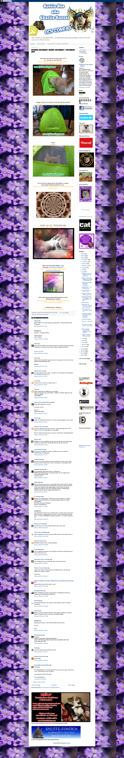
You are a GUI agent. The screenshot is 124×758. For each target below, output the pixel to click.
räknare (81, 94)
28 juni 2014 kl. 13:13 (40, 376)
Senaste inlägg (36, 685)
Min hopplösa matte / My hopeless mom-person (87, 330)
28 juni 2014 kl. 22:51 (40, 563)
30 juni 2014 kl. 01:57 (41, 660)
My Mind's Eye (38, 635)
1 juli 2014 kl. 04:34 (40, 679)
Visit (85, 216)
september (85, 265)
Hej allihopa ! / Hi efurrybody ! (86, 287)
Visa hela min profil (84, 87)
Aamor (36, 358)
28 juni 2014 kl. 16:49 (40, 434)
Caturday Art (45, 314)
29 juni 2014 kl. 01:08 (41, 596)
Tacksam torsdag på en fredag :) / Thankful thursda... (87, 315)
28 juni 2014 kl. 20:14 (41, 519)
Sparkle (36, 320)
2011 (82, 353)
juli (83, 269)
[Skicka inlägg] (61, 312)
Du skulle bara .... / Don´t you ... (87, 291)
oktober (84, 263)
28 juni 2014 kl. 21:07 (41, 554)
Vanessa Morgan (39, 541)
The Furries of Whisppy (40, 532)
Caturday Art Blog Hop (56, 267)
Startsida (54, 685)
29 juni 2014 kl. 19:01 (40, 651)
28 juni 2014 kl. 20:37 (41, 527)
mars (83, 342)
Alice (35, 389)
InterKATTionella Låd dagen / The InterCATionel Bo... (87, 298)
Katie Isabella (38, 549)
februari (84, 344)
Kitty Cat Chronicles (40, 426)
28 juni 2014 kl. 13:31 (40, 384)
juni (83, 271)
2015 (82, 255)
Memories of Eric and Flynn (42, 559)
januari (84, 346)
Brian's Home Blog (39, 523)
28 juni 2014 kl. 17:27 (40, 454)
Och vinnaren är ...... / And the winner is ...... (87, 310)
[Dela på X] (65, 312)
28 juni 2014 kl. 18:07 (41, 464)
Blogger (68, 743)
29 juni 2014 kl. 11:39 (40, 630)
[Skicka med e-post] (63, 312)
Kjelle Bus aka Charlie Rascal (86, 65)
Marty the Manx (38, 590)
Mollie (36, 343)
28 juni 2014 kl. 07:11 (40, 326)
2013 (82, 349)
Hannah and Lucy (39, 371)
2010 (83, 355)
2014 (82, 258)
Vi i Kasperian (38, 496)
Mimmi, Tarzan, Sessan (40, 568)
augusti (84, 267)
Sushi (35, 648)
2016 (82, 253)
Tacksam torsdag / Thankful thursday (87, 284)
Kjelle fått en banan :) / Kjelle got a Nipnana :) (87, 306)
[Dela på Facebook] (66, 312)
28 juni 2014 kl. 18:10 (40, 477)
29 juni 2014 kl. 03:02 (41, 606)
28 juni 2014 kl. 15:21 (40, 413)
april (83, 340)
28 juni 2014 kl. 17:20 (41, 444)
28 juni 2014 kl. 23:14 (40, 576)
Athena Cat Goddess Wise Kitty (43, 402)
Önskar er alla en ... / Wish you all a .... (87, 294)
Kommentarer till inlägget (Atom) (50, 687)
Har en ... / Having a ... (87, 322)
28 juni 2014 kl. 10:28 (41, 339)
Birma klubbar (41, 43)
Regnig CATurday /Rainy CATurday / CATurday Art (87, 279)
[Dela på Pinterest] (68, 312)
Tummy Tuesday (86, 319)
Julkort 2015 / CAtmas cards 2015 (57, 43)
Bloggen (32, 43)
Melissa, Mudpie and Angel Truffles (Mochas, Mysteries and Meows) (54, 580)
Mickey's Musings (39, 469)
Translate (84, 53)
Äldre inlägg (71, 685)
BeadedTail (37, 600)
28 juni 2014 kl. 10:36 (41, 353)
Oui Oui (36, 418)
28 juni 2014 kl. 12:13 (40, 366)
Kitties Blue (37, 482)
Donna (36, 380)
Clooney (36, 610)
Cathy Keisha (38, 459)
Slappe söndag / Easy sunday (86, 335)
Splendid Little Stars (40, 656)
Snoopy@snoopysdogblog (41, 665)
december (85, 259)
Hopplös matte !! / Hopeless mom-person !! (87, 275)
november (85, 261)
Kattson (36, 439)
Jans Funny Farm (39, 449)
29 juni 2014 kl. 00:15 (41, 586)
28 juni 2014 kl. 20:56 (41, 544)
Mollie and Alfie (38, 351)
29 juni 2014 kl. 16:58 (40, 643)
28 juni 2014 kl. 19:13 (40, 492)
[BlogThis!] (64, 312)
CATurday (39, 314)
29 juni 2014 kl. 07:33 (41, 616)
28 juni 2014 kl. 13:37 (40, 397)
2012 (82, 351)
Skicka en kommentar (39, 682)
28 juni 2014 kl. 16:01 (40, 422)
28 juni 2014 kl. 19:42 (40, 506)
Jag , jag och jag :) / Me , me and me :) (87, 326)
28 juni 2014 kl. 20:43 (41, 536)
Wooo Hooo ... (86, 302)
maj (83, 338)
